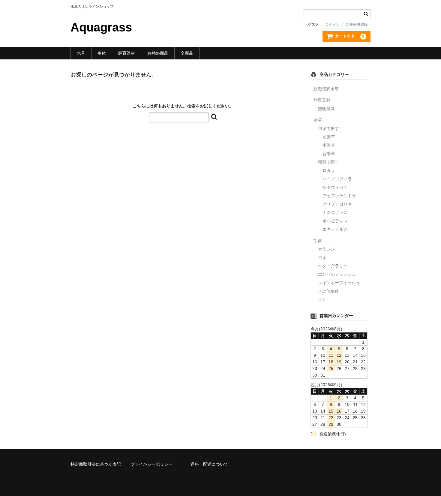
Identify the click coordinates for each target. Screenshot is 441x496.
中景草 (328, 145)
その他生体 (328, 291)
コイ (322, 257)
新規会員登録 (357, 25)
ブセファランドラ (339, 195)
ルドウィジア (335, 187)
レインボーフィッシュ (339, 282)
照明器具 (326, 108)
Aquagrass (101, 27)
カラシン (326, 249)
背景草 (328, 153)
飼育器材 (126, 53)
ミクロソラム (335, 212)
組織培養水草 (326, 88)
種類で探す (328, 162)
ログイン (332, 25)
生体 (102, 53)
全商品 (187, 53)
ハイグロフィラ (337, 178)
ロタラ (328, 170)
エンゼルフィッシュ (337, 274)
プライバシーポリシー (151, 464)
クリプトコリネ (337, 204)
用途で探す (328, 128)
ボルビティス (335, 220)
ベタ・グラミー (332, 265)
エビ (322, 299)
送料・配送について (209, 464)
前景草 (328, 136)
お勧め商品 (157, 53)
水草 (81, 53)
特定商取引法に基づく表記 (95, 464)
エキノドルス (335, 229)
